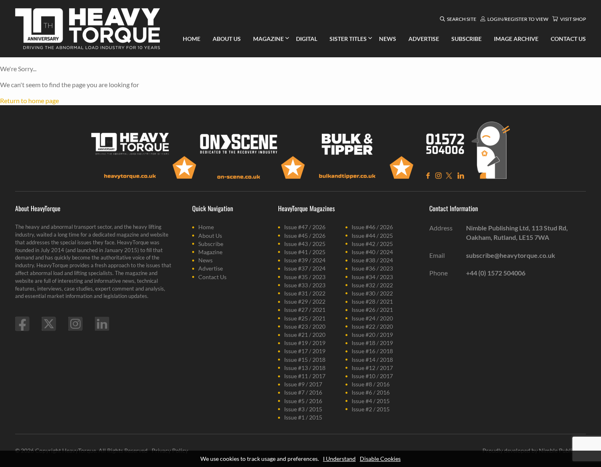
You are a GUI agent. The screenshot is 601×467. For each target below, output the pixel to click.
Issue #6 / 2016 (371, 392)
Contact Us (212, 276)
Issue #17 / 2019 (304, 350)
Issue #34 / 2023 (372, 276)
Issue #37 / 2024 (304, 268)
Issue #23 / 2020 (304, 326)
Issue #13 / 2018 (304, 367)
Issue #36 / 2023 (372, 268)
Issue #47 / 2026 (304, 226)
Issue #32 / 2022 (372, 285)
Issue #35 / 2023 (304, 276)
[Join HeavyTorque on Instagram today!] (75, 324)
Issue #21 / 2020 (304, 334)
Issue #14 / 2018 (372, 359)
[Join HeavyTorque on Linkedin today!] (102, 324)
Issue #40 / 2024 (372, 251)
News (205, 260)
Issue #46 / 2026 (372, 226)
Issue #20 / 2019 (372, 334)
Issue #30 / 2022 (372, 293)
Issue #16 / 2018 (372, 350)
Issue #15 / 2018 (304, 359)
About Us (210, 235)
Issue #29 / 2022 (304, 301)
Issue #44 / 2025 (372, 235)
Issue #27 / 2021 (304, 309)
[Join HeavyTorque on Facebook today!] (22, 324)
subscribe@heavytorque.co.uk (510, 255)
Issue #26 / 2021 (372, 309)
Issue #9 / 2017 (303, 384)
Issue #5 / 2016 (303, 400)
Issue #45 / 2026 (304, 235)
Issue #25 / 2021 (304, 318)
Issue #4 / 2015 (371, 400)
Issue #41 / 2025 (304, 251)
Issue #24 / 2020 (372, 318)
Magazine (210, 251)
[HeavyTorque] (87, 28)
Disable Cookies (380, 458)
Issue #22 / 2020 (372, 326)
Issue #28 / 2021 (372, 301)
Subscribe (210, 243)
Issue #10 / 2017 (372, 375)
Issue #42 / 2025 (372, 243)
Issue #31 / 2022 (304, 293)
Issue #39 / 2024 (304, 260)
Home (206, 226)
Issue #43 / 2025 (304, 243)
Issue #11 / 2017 (304, 375)
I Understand (339, 458)
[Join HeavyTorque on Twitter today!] (49, 324)
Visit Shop (573, 19)
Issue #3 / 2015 (303, 409)
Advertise (210, 268)
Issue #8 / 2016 (371, 384)
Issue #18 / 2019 (372, 342)
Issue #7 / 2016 (303, 392)
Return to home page (29, 100)
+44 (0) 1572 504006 (495, 273)
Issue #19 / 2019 (304, 342)
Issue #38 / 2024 (372, 260)
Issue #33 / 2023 (304, 285)
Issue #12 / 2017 (372, 367)
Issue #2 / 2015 (371, 409)
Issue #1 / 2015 (303, 417)
